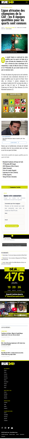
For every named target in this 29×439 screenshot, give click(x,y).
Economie (5, 374)
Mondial (3, 351)
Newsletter (5, 394)
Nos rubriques (7, 368)
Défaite (3, 341)
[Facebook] (2, 428)
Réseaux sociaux (7, 400)
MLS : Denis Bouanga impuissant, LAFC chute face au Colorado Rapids (13, 343)
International (6, 381)
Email (6, 219)
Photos (5, 387)
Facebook (5, 402)
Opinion (5, 385)
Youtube (5, 406)
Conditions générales (4, 434)
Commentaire (22, 434)
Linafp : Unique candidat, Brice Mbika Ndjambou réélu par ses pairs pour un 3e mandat (13, 263)
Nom (6, 213)
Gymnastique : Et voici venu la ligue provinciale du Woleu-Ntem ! (15, 255)
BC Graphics (18, 245)
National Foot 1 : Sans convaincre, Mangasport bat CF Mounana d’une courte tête (14, 258)
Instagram (5, 408)
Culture (5, 372)
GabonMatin (6, 414)
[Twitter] (8, 428)
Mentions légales (12, 434)
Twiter (5, 404)
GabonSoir (5, 416)
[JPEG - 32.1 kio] (14, 105)
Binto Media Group (9, 244)
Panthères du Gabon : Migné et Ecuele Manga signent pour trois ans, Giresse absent (12, 334)
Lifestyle (5, 383)
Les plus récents (5, 327)
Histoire (5, 379)
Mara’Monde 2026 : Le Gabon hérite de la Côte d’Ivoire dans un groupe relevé (12, 353)
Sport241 (5, 418)
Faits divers (6, 377)
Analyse (5, 370)
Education (5, 376)
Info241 (5, 412)
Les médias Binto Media (8, 411)
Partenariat (3, 436)
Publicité (5, 395)
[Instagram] (5, 428)
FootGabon (5, 420)
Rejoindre (5, 397)
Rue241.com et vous (7, 390)
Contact (5, 392)
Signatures (4, 331)
